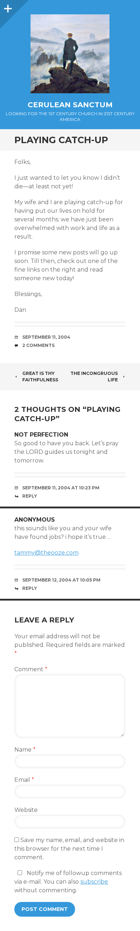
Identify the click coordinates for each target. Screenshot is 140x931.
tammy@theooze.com (46, 552)
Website (26, 810)
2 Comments (38, 345)
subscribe (94, 881)
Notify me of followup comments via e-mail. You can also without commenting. (68, 882)
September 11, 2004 (46, 337)
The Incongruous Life (94, 376)
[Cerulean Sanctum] (70, 53)
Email (24, 779)
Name (25, 749)
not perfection (41, 434)
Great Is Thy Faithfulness (40, 376)
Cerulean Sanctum (70, 104)
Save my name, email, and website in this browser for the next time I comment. (69, 849)
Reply (29, 496)
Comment (30, 669)
